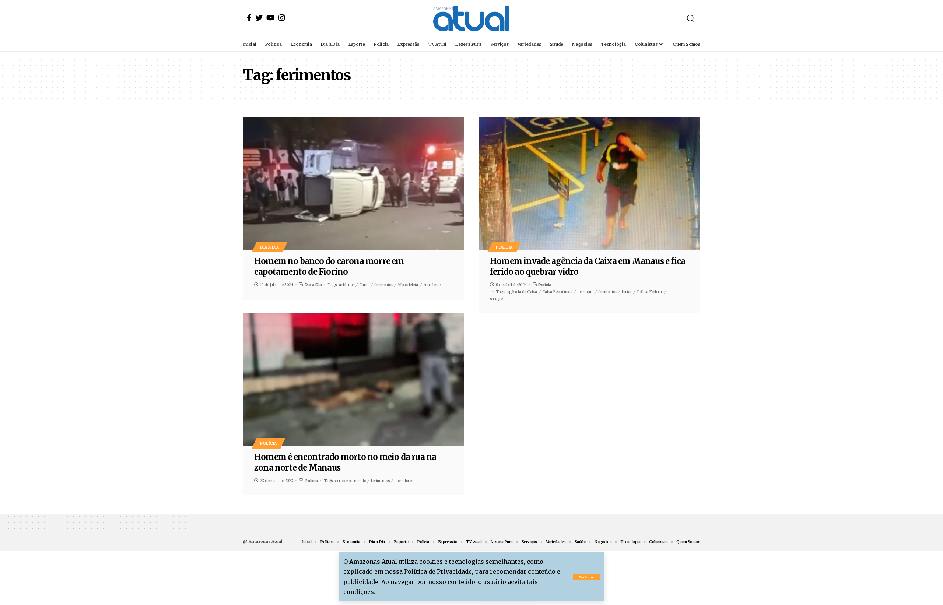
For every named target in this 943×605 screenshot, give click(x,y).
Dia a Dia (269, 247)
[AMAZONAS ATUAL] (471, 18)
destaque (585, 291)
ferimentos (383, 284)
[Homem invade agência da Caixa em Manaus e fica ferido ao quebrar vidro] (589, 183)
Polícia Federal (650, 291)
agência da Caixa (522, 291)
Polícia (504, 247)
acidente (346, 284)
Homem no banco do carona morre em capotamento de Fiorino (329, 266)
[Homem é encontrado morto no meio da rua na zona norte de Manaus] (353, 379)
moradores (404, 480)
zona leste (432, 284)
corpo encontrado (350, 480)
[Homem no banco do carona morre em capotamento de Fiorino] (353, 183)
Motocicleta (408, 284)
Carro (364, 284)
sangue (496, 298)
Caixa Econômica (557, 291)
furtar (627, 291)
